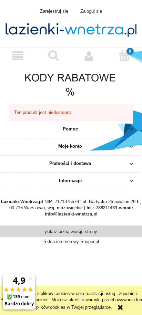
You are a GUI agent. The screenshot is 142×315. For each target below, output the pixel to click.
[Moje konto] (88, 56)
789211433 (106, 207)
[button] (18, 56)
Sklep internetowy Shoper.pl (71, 241)
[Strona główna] (71, 29)
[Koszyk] (124, 55)
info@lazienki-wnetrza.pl (71, 214)
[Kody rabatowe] (71, 82)
